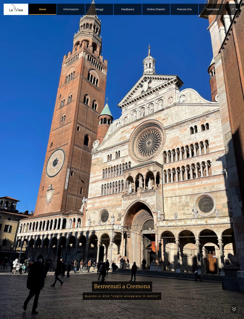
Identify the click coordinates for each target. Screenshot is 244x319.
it (233, 9)
